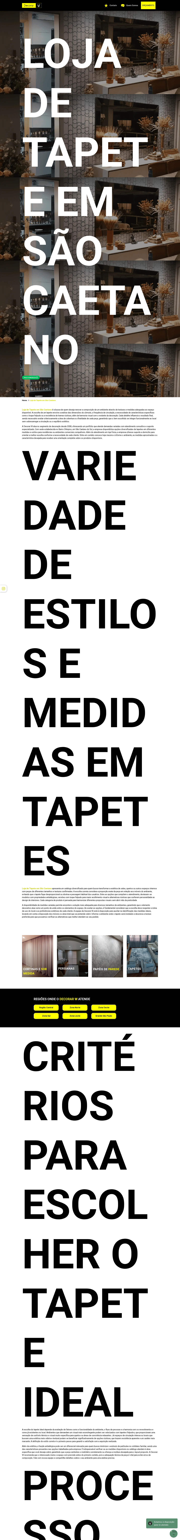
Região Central (46, 1007)
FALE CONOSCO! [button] (30, 377)
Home (24, 400)
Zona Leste (75, 1016)
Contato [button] (113, 5)
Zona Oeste (103, 1007)
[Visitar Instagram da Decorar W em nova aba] (3, 588)
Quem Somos (132, 5)
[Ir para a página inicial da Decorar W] (32, 5)
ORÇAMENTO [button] (148, 5)
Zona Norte (75, 1007)
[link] (37, 966)
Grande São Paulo (104, 1016)
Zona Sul (46, 1016)
